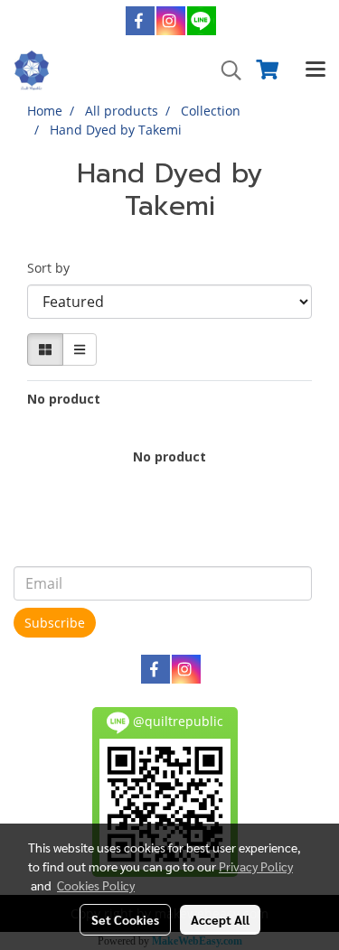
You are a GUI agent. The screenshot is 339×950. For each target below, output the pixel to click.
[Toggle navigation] (315, 70)
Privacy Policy (256, 866)
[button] (225, 70)
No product (63, 398)
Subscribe (54, 622)
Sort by (53, 267)
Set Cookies (125, 919)
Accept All (220, 919)
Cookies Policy (96, 885)
